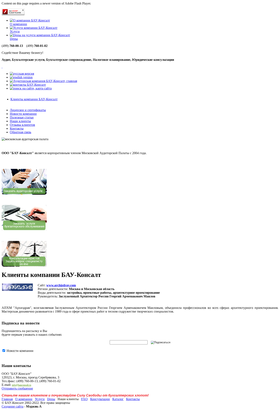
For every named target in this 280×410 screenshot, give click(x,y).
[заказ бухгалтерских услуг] (24, 229)
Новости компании (23, 113)
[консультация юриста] (24, 265)
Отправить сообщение (17, 388)
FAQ (84, 399)
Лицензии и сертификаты (28, 110)
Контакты (17, 128)
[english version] (21, 77)
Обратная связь (20, 132)
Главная (7, 399)
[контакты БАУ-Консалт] (28, 84)
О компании (18, 24)
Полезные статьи (22, 117)
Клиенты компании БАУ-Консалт (34, 99)
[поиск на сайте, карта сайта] (31, 88)
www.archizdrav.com (61, 285)
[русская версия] (22, 73)
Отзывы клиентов (22, 125)
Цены (14, 39)
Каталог (118, 399)
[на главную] (43, 81)
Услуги (15, 31)
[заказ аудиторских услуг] (24, 193)
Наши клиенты (20, 121)
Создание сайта (12, 406)
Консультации (100, 399)
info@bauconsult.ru (21, 385)
